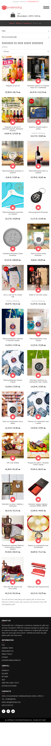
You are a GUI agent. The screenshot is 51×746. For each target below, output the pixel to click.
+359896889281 (32, 1)
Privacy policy (7, 654)
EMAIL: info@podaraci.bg (11, 702)
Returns (5, 677)
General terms (7, 648)
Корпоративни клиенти (11, 660)
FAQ (3, 645)
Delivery (5, 674)
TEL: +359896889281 (9, 699)
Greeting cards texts (10, 683)
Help (3, 680)
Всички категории (9, 686)
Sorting (4, 47)
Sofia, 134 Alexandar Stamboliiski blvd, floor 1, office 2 (23, 696)
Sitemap (5, 657)
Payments (5, 670)
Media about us (7, 651)
